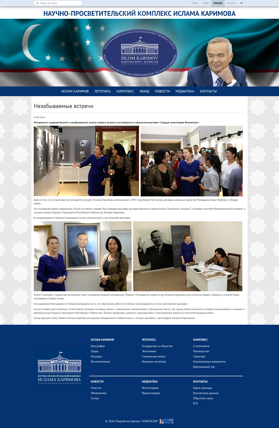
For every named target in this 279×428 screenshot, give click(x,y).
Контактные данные (206, 393)
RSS (195, 403)
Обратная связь (203, 398)
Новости (162, 91)
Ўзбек (206, 3)
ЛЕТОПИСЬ (102, 91)
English (231, 3)
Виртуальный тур (204, 367)
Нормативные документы (209, 361)
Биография (98, 346)
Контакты (208, 91)
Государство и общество (157, 346)
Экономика (149, 351)
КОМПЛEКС (125, 91)
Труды (94, 351)
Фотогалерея (150, 388)
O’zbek (194, 3)
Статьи (95, 398)
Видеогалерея (151, 393)
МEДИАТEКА (185, 91)
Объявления (98, 393)
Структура (199, 356)
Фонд (144, 91)
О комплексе (201, 346)
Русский (218, 3)
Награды (96, 356)
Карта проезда (202, 388)
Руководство (201, 351)
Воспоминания (100, 361)
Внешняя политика (154, 361)
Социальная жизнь (153, 356)
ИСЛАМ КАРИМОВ (75, 91)
